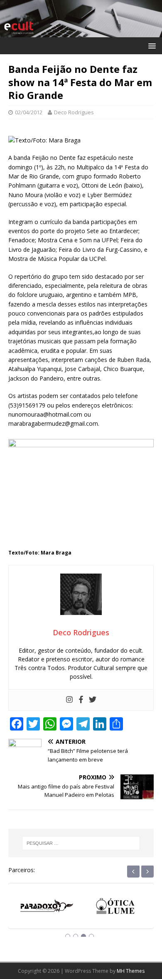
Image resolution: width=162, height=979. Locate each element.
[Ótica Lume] (77, 907)
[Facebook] (81, 700)
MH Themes (131, 970)
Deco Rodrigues (74, 112)
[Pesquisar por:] (81, 843)
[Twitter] (92, 700)
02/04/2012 (28, 112)
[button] (150, 45)
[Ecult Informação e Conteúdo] (81, 32)
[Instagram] (69, 700)
